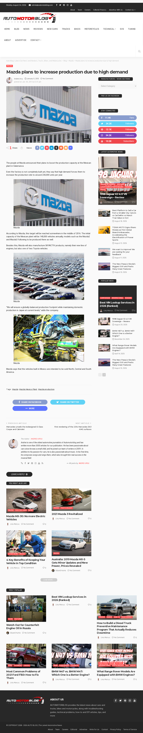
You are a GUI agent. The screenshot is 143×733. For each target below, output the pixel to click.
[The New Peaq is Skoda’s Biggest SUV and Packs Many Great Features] (104, 266)
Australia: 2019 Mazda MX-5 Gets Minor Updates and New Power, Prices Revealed (70, 562)
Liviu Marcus (15, 524)
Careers (88, 10)
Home (7, 29)
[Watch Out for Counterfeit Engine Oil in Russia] (26, 608)
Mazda (9, 66)
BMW (55, 665)
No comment (48, 79)
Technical (108, 29)
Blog (16, 29)
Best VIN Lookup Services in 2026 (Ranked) (117, 304)
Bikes (77, 29)
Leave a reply (18, 474)
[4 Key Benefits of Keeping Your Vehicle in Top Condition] (26, 543)
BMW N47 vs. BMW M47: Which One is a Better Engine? (71, 673)
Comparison (105, 298)
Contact (35, 40)
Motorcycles (91, 29)
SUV (127, 665)
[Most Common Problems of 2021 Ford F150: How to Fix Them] (26, 656)
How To (117, 617)
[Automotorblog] (30, 18)
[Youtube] (117, 141)
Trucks (66, 29)
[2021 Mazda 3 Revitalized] (71, 500)
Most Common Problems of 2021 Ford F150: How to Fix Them (23, 675)
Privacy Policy (115, 729)
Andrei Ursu (18, 79)
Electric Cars (21, 510)
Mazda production (46, 389)
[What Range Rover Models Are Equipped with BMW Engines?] (104, 348)
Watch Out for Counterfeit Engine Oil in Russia (22, 627)
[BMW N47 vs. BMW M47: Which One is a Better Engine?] (71, 656)
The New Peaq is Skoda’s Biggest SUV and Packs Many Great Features (123, 266)
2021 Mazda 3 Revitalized (67, 514)
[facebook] (117, 117)
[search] (139, 51)
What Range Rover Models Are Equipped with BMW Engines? (124, 347)
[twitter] (117, 123)
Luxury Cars (105, 187)
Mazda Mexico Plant (28, 389)
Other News (13, 554)
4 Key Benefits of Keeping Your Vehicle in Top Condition (25, 561)
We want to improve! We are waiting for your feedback (123, 251)
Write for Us (94, 729)
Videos (102, 189)
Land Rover (103, 663)
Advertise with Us (116, 10)
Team (80, 10)
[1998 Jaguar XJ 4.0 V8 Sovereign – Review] (117, 180)
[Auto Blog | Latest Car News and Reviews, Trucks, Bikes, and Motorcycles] (25, 700)
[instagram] (117, 135)
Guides (109, 617)
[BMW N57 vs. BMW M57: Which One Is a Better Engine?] (104, 333)
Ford (10, 665)
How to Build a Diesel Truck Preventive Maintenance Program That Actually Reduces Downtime (116, 628)
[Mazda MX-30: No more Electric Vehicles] (26, 501)
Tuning (131, 29)
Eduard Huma (61, 570)
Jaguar (103, 184)
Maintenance (127, 617)
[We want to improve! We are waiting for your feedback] (104, 252)
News (26, 29)
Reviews (38, 29)
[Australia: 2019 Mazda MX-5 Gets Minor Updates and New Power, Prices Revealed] (71, 543)
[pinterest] (117, 129)
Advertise (20, 40)
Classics (111, 184)
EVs (122, 29)
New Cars (52, 29)
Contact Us (129, 10)
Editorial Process (99, 10)
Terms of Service (130, 729)
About (72, 10)
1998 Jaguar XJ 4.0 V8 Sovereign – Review (113, 196)
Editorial (74, 729)
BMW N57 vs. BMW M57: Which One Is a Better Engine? (123, 333)
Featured (120, 184)
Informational (117, 298)
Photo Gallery (66, 508)
